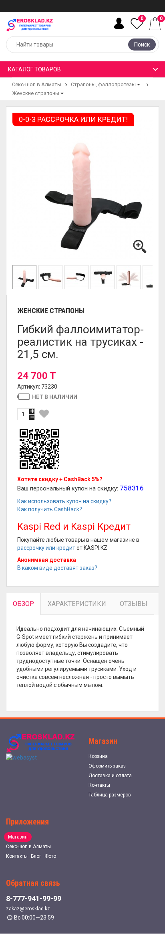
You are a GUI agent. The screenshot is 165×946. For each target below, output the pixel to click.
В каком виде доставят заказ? (57, 568)
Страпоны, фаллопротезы (103, 84)
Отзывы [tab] (133, 604)
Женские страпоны (35, 93)
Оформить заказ (107, 766)
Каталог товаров (34, 69)
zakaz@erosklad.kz (28, 909)
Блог (36, 856)
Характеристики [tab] (77, 604)
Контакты (99, 785)
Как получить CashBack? (49, 509)
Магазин (18, 837)
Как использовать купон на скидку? (64, 501)
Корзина (98, 756)
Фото (50, 856)
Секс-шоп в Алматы (36, 84)
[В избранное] (44, 414)
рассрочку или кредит (46, 548)
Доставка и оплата (110, 775)
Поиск (142, 44)
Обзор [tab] (23, 604)
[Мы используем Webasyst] (21, 757)
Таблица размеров (110, 795)
